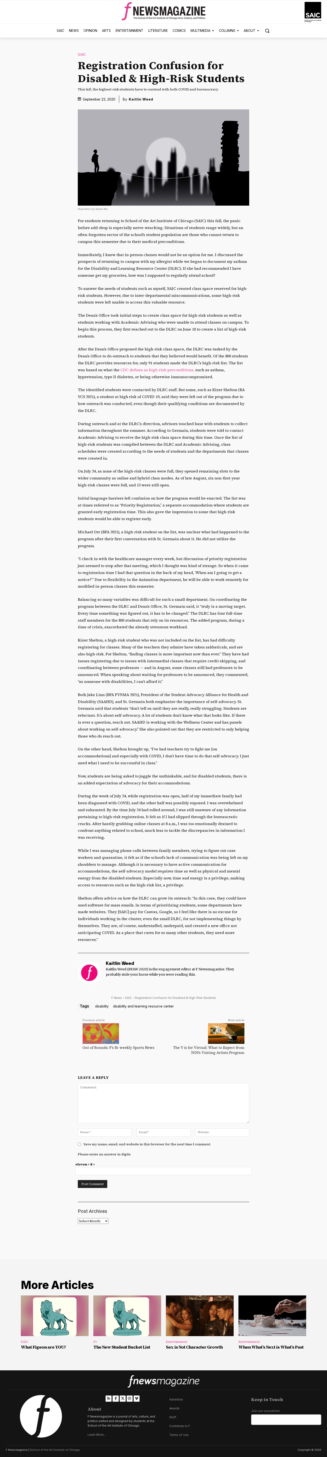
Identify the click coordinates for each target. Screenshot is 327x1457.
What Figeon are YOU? (43, 1347)
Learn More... (97, 1434)
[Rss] (109, 1398)
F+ (95, 1342)
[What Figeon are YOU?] (55, 1315)
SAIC (82, 54)
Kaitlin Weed (141, 99)
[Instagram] (130, 1398)
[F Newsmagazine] (312, 12)
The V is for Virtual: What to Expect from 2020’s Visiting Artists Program (208, 1050)
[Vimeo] (137, 1398)
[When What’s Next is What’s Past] (272, 1315)
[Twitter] (123, 1398)
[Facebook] (115, 1398)
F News (116, 998)
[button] (267, 30)
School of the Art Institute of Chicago (55, 1449)
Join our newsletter (265, 1410)
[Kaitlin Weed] (89, 972)
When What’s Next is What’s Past (271, 1347)
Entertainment (176, 1342)
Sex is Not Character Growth (194, 1347)
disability (102, 1006)
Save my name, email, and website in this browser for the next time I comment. (147, 1144)
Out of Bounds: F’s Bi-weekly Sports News (118, 1047)
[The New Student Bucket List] (127, 1315)
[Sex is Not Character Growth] (200, 1315)
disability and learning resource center (143, 1006)
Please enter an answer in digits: (104, 1154)
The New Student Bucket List (121, 1347)
